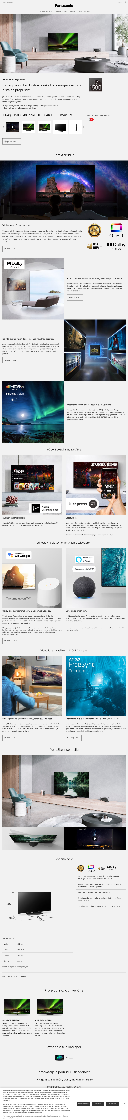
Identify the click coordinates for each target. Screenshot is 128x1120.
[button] (28, 127)
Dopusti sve (112, 1103)
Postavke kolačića (83, 1103)
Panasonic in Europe (7, 2)
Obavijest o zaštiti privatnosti (33, 1112)
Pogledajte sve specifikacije (14, 976)
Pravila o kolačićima (17, 1112)
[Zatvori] (125, 1103)
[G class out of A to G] (91, 119)
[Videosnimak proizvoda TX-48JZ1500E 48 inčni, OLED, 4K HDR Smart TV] (12, 127)
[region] (64, 1104)
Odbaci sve (98, 1103)
